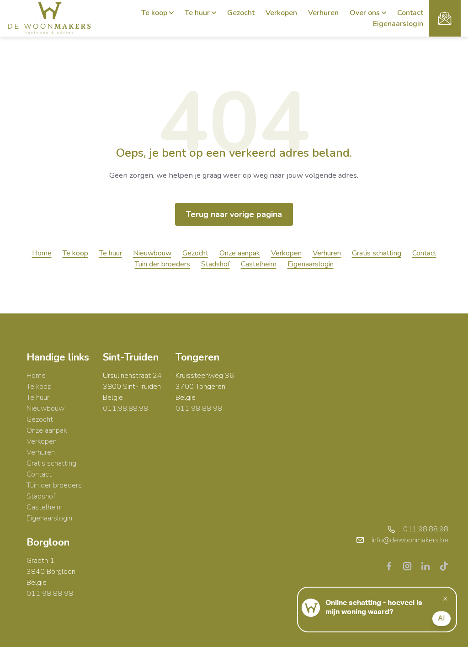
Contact (410, 13)
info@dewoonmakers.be (410, 540)
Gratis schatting (376, 253)
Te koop (154, 13)
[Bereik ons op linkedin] (429, 566)
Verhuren (323, 13)
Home (42, 253)
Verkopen (281, 13)
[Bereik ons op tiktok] (443, 566)
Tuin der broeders (162, 264)
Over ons (365, 13)
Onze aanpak (239, 253)
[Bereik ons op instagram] (411, 566)
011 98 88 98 (199, 408)
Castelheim (259, 264)
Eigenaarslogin (398, 24)
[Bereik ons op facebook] (392, 566)
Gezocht (241, 13)
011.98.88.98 (125, 408)
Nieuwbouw (152, 253)
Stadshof (215, 264)
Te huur (197, 13)
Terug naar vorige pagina (234, 214)
